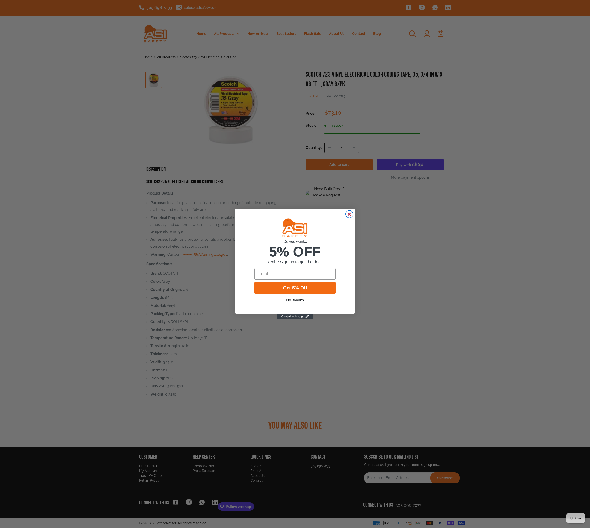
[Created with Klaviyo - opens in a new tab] (295, 316)
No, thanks (295, 300)
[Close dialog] (349, 214)
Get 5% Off (295, 287)
